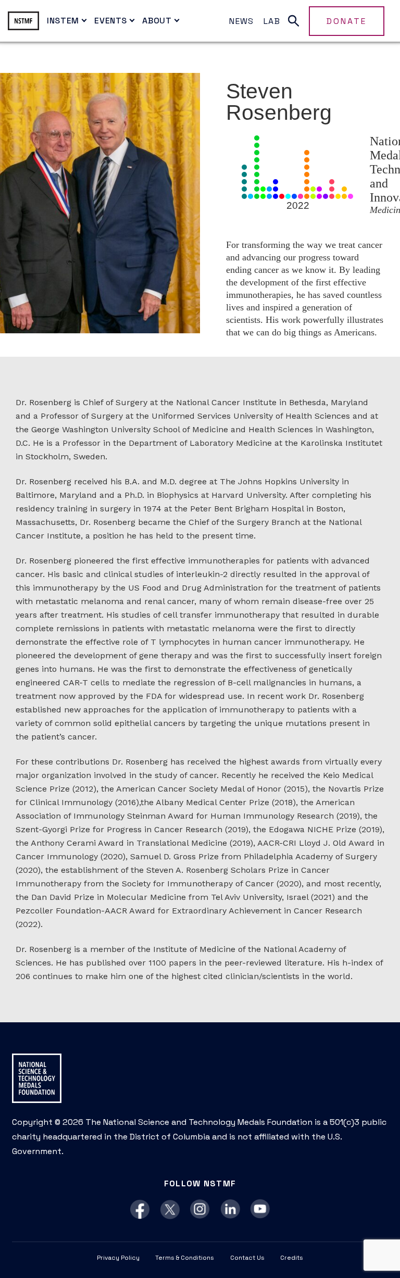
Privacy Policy (118, 1258)
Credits (291, 1258)
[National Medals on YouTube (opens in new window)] (260, 1209)
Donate (347, 21)
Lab (272, 21)
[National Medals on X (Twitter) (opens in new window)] (170, 1209)
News (241, 21)
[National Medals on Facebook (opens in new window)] (140, 1209)
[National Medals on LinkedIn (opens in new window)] (230, 1209)
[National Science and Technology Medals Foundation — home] (23, 21)
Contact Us (247, 1258)
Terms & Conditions (184, 1258)
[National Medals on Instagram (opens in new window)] (200, 1209)
